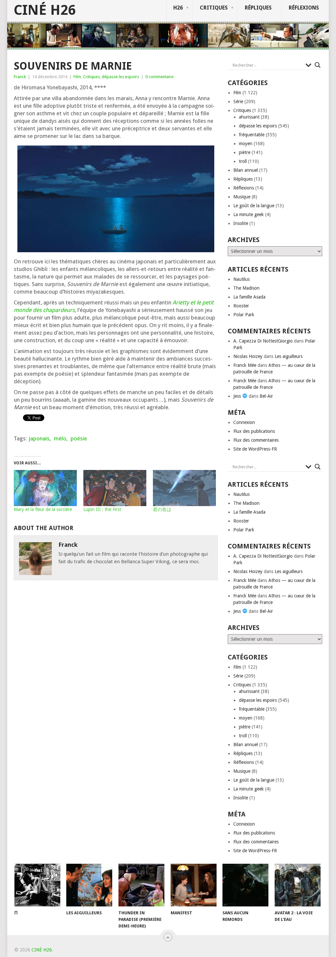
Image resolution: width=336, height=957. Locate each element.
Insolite (240, 223)
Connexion (244, 422)
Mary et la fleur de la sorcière (43, 509)
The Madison (246, 288)
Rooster (241, 305)
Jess (237, 396)
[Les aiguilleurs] (89, 885)
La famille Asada (249, 297)
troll (243, 161)
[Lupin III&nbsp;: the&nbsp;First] (114, 488)
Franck (20, 76)
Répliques (258, 8)
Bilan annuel (245, 170)
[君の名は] (184, 488)
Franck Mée (244, 365)
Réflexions (304, 8)
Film (77, 76)
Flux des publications (254, 431)
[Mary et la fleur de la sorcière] (45, 488)
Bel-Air (266, 396)
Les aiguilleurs (289, 356)
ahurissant (249, 117)
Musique (241, 196)
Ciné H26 (44, 10)
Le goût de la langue (253, 205)
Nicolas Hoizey (247, 356)
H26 (178, 8)
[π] (37, 885)
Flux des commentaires (256, 440)
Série (238, 101)
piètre (244, 152)
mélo (60, 438)
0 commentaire (159, 76)
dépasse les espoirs (120, 76)
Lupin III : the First (102, 509)
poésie (79, 438)
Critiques (214, 8)
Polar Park (243, 314)
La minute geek (248, 214)
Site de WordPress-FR (255, 449)
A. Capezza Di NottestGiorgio (263, 341)
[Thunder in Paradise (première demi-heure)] (141, 885)
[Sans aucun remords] (245, 885)
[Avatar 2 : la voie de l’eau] (298, 885)
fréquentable (251, 134)
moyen (245, 143)
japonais (39, 438)
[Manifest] (194, 885)
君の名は (162, 509)
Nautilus (241, 279)
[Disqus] (116, 680)
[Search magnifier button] (317, 65)
